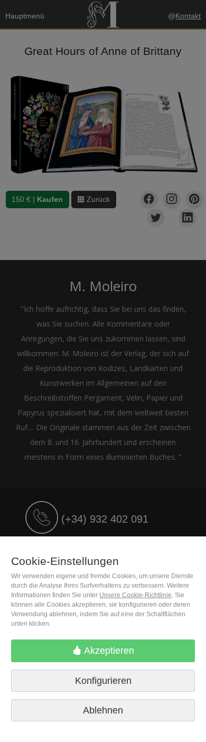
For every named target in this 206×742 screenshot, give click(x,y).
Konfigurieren (103, 680)
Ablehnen (103, 710)
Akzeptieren (108, 650)
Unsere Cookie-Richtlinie (135, 595)
